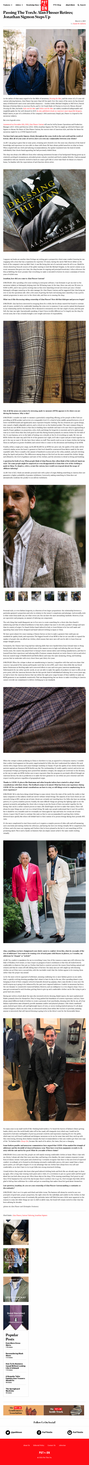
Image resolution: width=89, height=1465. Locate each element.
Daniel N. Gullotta (79, 24)
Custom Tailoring (28, 1215)
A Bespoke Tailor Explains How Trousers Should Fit (15, 1378)
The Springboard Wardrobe (13, 1390)
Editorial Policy (38, 1445)
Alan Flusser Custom (36, 124)
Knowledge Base (32, 5)
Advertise (62, 1445)
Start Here (70, 5)
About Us (26, 1445)
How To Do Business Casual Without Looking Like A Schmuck (15, 1366)
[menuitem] (7, 5)
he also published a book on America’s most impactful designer (59, 111)
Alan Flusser (17, 1215)
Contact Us (51, 1445)
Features (6, 5)
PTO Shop (57, 5)
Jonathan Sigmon (41, 1215)
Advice (18, 5)
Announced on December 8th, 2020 (16, 124)
